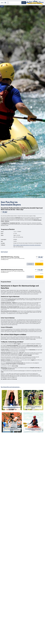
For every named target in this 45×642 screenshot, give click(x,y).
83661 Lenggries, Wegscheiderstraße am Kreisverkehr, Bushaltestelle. (27, 245)
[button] (2, 101)
